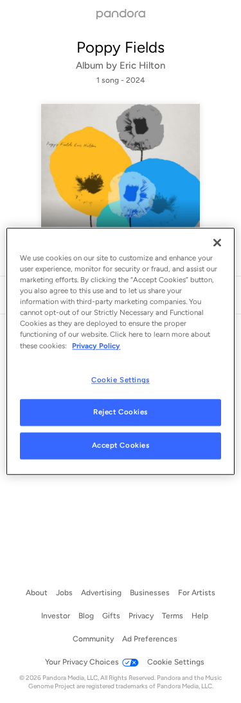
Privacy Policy (96, 345)
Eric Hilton (142, 65)
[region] (120, 351)
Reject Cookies (120, 412)
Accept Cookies (121, 445)
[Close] (217, 242)
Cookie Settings (120, 379)
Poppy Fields (120, 47)
